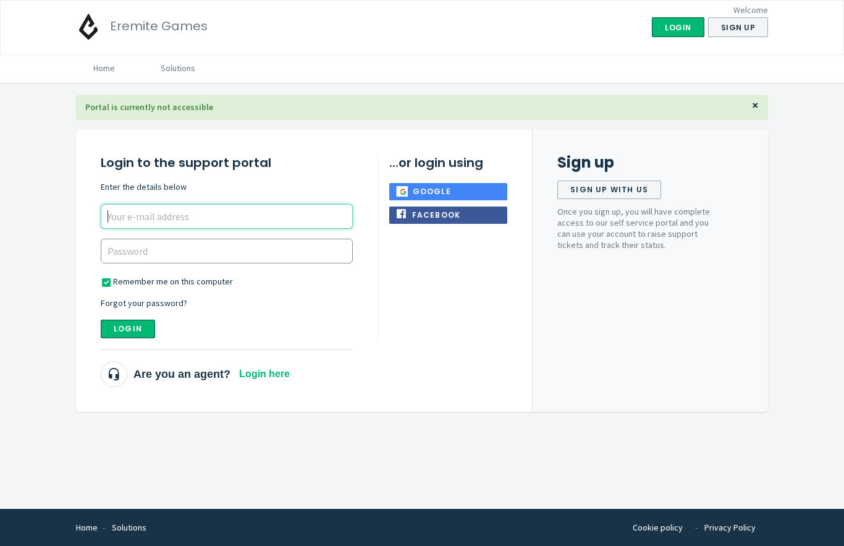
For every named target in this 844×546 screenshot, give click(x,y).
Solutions (178, 68)
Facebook (436, 215)
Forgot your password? (144, 303)
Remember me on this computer (173, 281)
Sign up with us (609, 189)
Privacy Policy (730, 527)
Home (104, 68)
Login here (264, 374)
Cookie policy (658, 527)
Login (128, 328)
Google (432, 191)
